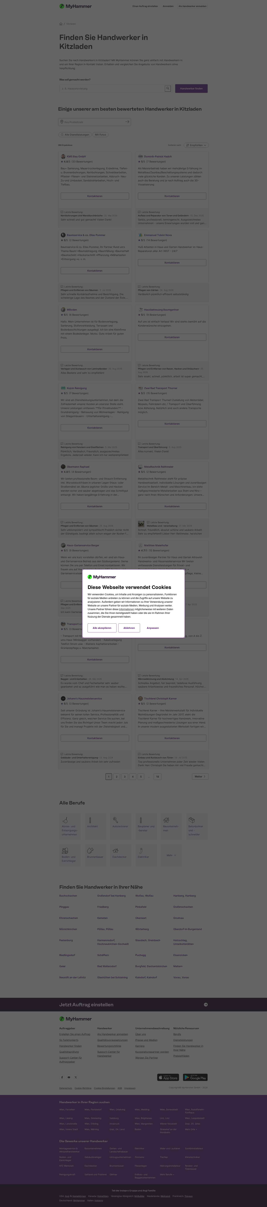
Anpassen (153, 628)
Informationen (126, 609)
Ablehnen (129, 628)
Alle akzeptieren (102, 628)
